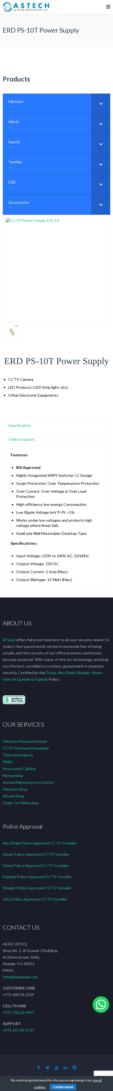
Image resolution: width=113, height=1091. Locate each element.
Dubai (51, 672)
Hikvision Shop (15, 789)
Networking (13, 775)
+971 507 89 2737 (18, 1030)
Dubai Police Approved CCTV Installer (36, 865)
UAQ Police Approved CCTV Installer (35, 899)
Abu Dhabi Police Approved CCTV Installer (40, 843)
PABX (8, 761)
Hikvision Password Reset (25, 741)
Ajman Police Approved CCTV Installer (36, 854)
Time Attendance (18, 755)
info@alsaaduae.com (20, 976)
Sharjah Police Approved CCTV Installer (37, 888)
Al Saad (9, 639)
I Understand (63, 1087)
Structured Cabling (19, 768)
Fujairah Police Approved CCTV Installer (37, 876)
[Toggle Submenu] (100, 104)
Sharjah (83, 672)
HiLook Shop (13, 796)
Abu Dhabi (66, 672)
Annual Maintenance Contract (29, 782)
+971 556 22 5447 (18, 1012)
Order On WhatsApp (21, 802)
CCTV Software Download (26, 748)
